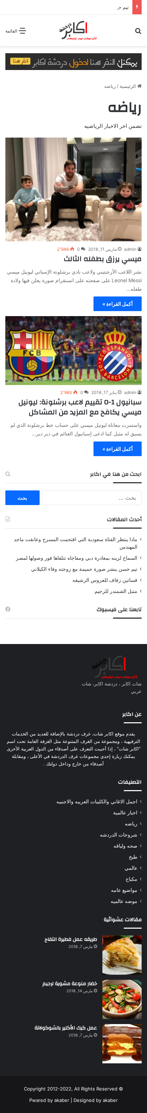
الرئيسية (128, 86)
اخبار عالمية (125, 812)
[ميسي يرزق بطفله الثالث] (73, 190)
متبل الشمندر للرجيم (116, 591)
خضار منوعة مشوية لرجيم (69, 983)
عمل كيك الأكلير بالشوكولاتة (66, 1028)
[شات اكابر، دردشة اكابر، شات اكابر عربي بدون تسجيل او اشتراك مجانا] (73, 30)
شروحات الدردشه (118, 835)
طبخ (133, 857)
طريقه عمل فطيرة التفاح (71, 939)
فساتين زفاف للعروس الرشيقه (104, 580)
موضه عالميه (124, 901)
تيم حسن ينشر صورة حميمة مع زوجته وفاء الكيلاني (84, 569)
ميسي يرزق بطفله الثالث (103, 258)
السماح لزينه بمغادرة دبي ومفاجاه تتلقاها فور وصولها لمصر (76, 558)
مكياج (131, 879)
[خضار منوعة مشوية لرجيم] (122, 999)
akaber (61, 1100)
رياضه (131, 824)
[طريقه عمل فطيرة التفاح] (122, 955)
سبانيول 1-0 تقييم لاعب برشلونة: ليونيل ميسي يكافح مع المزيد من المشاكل (80, 407)
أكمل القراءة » (117, 304)
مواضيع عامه (124, 890)
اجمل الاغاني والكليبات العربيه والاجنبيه (96, 801)
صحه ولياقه (125, 846)
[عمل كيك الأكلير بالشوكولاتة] (122, 1043)
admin (130, 249)
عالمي (131, 868)
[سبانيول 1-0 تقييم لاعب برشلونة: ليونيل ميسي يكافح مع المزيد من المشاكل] (73, 350)
